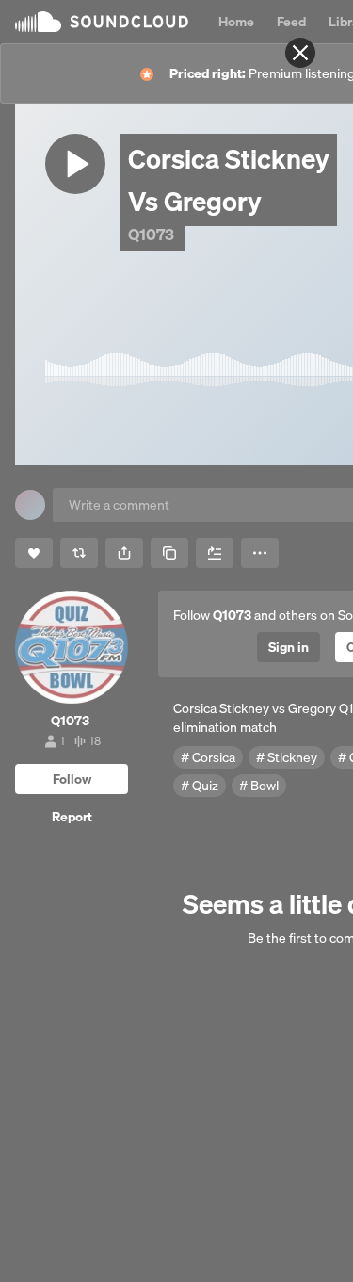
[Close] (300, 53)
